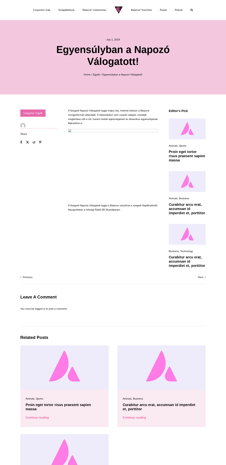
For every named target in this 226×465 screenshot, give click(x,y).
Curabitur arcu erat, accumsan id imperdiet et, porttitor (187, 209)
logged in (40, 308)
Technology (186, 251)
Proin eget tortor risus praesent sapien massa (187, 156)
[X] (27, 142)
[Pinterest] (40, 142)
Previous (27, 277)
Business (184, 198)
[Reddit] (34, 142)
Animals (173, 145)
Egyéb (39, 113)
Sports (182, 145)
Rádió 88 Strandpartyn (107, 209)
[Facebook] (21, 142)
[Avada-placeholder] (187, 119)
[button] (192, 10)
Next (200, 277)
